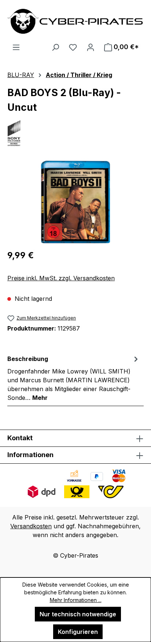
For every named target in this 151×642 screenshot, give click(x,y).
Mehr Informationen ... (76, 600)
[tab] (73, 378)
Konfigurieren (78, 631)
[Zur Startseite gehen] (75, 21)
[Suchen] (55, 47)
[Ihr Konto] (90, 47)
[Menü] (16, 47)
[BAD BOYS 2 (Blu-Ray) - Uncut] (75, 202)
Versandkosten (31, 526)
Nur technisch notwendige (78, 614)
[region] (75, 202)
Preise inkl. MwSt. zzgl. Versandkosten (61, 278)
